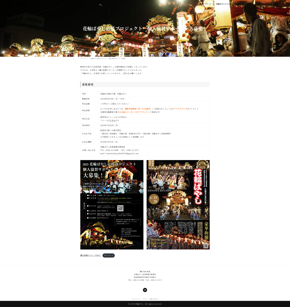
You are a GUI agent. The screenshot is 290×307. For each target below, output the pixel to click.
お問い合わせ (153, 299)
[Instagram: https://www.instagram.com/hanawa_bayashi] (145, 290)
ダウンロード (108, 255)
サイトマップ (136, 299)
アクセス (145, 299)
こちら (112, 120)
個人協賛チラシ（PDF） (91, 255)
